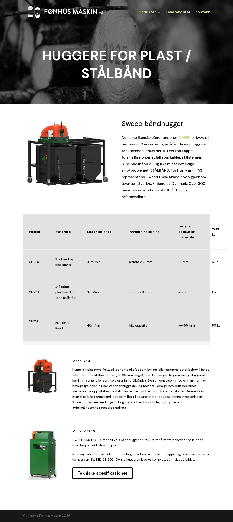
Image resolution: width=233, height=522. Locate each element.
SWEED (184, 137)
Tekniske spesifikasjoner (102, 473)
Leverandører (178, 12)
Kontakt (202, 12)
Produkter (146, 12)
